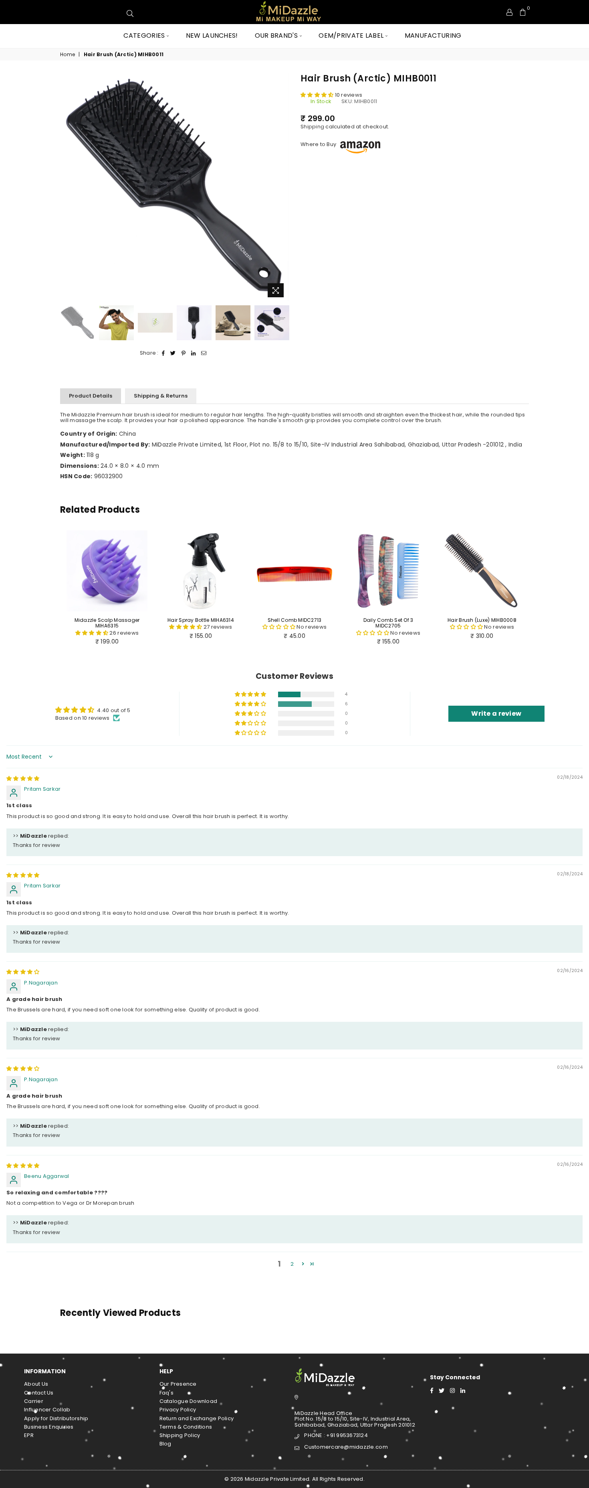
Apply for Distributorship (56, 1418)
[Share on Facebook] (163, 353)
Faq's (166, 1393)
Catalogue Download (188, 1401)
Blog (165, 1443)
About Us (36, 1384)
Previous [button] (67, 187)
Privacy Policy (177, 1409)
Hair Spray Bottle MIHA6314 (200, 620)
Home (67, 54)
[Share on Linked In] (193, 353)
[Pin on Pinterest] (184, 353)
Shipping (312, 126)
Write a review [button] (496, 713)
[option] (174, 187)
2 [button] (292, 1264)
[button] (318, 95)
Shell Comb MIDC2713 (295, 620)
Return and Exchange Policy (196, 1418)
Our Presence (178, 1384)
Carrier (33, 1401)
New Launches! (212, 35)
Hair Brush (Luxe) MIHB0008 (482, 620)
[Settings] (509, 12)
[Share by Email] (204, 353)
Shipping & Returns (161, 396)
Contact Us (39, 1393)
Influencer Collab (47, 1409)
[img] (22, 778)
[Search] (463, 12)
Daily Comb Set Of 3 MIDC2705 (388, 623)
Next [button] (281, 187)
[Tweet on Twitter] (173, 353)
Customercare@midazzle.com (346, 1447)
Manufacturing (433, 35)
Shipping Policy (179, 1435)
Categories (144, 35)
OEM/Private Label (351, 35)
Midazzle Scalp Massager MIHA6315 (107, 623)
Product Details (90, 396)
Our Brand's (276, 35)
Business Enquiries (49, 1427)
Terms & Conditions (185, 1427)
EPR (29, 1435)
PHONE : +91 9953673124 (336, 1435)
